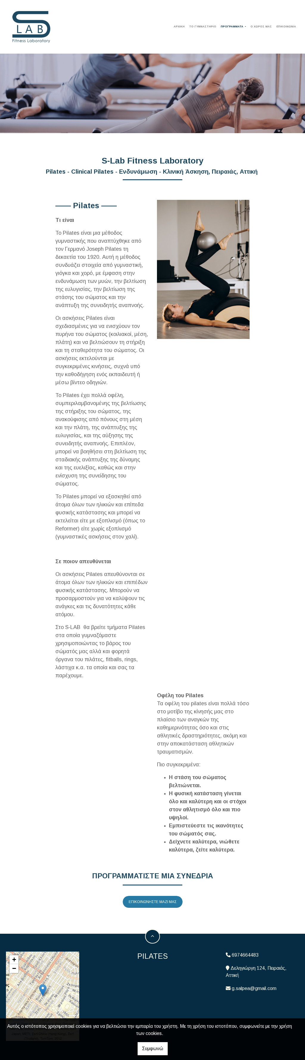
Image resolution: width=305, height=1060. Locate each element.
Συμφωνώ (152, 1048)
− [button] (14, 968)
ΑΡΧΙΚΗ (179, 26)
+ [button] (14, 959)
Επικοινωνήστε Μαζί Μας (153, 902)
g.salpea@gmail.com (254, 988)
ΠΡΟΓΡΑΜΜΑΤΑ (232, 26)
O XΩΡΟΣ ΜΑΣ (261, 26)
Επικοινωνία (286, 26)
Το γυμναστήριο (202, 26)
